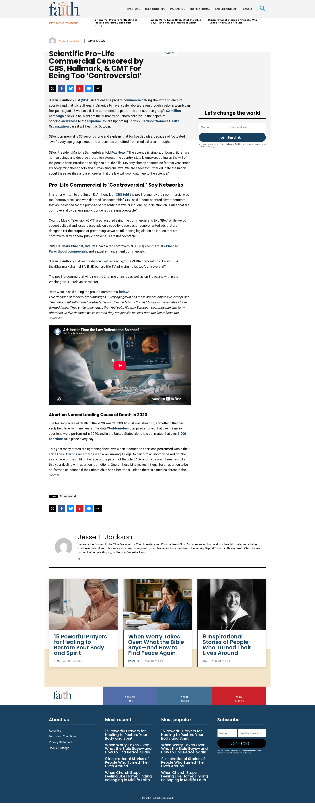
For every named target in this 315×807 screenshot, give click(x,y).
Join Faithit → (232, 137)
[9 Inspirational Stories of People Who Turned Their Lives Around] (231, 604)
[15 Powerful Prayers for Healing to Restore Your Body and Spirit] (83, 604)
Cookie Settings (59, 748)
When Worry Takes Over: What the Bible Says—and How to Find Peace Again (176, 21)
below (123, 292)
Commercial (68, 496)
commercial (132, 100)
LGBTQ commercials (149, 246)
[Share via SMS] (89, 88)
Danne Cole (135, 661)
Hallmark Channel (69, 246)
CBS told (122, 194)
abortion (147, 423)
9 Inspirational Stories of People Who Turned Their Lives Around (232, 21)
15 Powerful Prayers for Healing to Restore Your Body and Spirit (115, 21)
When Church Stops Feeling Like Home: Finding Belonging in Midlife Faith (128, 776)
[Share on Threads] (98, 88)
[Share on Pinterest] (79, 88)
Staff (57, 661)
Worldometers (118, 428)
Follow (184, 688)
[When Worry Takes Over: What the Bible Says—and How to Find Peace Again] (157, 604)
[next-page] (101, 26)
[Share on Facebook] (61, 88)
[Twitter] (79, 558)
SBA (85, 100)
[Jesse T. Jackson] (53, 41)
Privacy (211, 147)
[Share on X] (52, 88)
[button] (262, 9)
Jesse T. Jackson (69, 41)
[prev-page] (96, 26)
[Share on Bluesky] (70, 88)
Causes (169, 53)
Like (130, 688)
